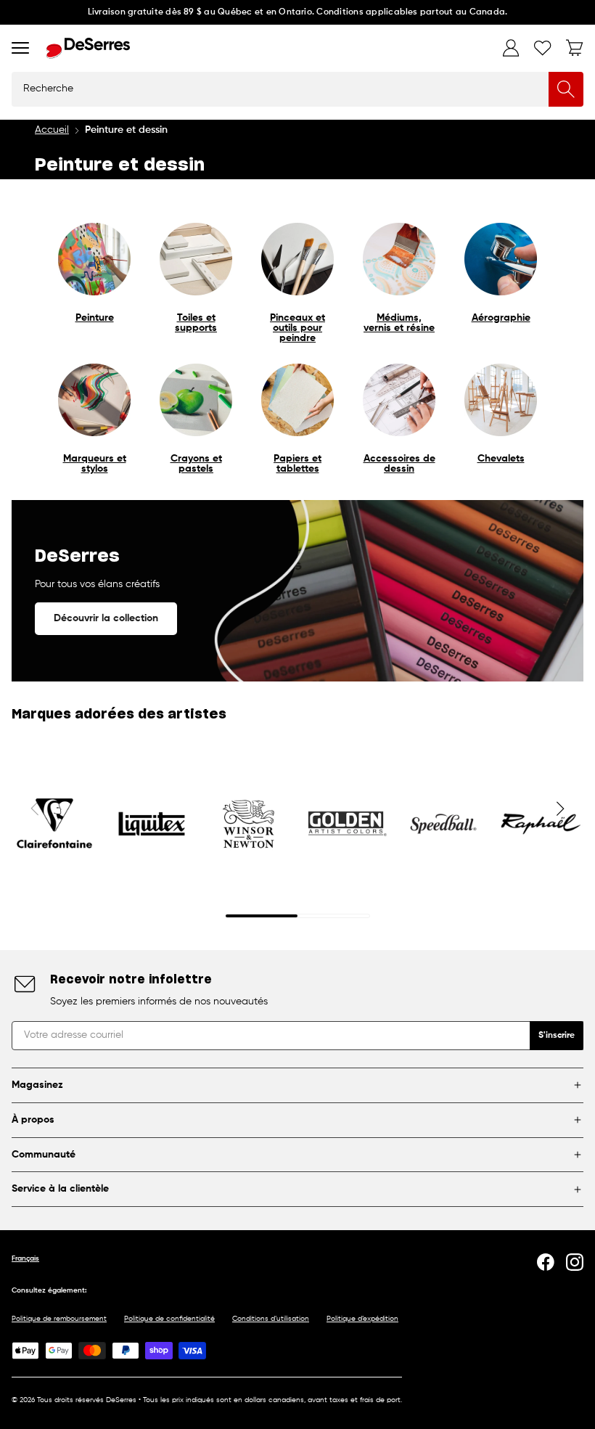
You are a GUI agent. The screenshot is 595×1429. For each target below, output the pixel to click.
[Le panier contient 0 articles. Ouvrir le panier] (574, 48)
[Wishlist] (542, 48)
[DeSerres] (88, 48)
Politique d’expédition (362, 1318)
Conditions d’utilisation (270, 1318)
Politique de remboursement (59, 1318)
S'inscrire (556, 1035)
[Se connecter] (511, 48)
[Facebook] (545, 1262)
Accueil (52, 130)
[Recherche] (566, 89)
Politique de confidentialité (169, 1318)
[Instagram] (574, 1262)
